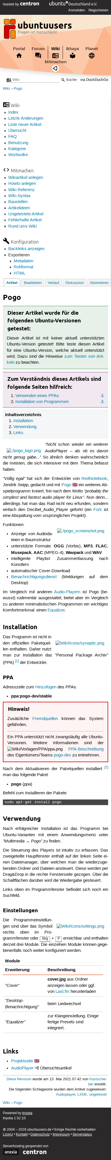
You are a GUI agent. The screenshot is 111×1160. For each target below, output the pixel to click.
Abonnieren (99, 283)
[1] (17, 661)
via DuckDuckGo (94, 80)
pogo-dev (62, 755)
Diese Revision (19, 1079)
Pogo (18, 89)
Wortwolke (18, 154)
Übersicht (17, 130)
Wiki (55, 49)
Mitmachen (56, 62)
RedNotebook (94, 478)
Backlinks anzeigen (26, 248)
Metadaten (23, 261)
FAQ (12, 136)
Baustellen (18, 201)
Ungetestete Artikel (25, 214)
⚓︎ (102, 395)
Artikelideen (19, 208)
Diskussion (74, 283)
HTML (19, 273)
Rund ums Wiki (22, 226)
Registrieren (98, 10)
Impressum (61, 1134)
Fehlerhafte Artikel (25, 220)
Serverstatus (82, 1134)
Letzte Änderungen (25, 118)
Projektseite (22, 1061)
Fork (97, 509)
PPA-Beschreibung (86, 749)
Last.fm (62, 991)
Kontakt (22, 1134)
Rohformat (23, 267)
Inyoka (27, 1113)
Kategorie (17, 149)
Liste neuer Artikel (24, 124)
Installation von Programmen (42, 401)
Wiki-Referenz (21, 190)
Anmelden (76, 10)
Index (13, 112)
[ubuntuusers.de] (38, 30)
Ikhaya (72, 49)
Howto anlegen (22, 183)
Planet (91, 49)
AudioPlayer (22, 1068)
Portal (19, 49)
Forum (38, 49)
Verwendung (24, 426)
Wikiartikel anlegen (25, 177)
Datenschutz (40, 1134)
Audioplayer (65, 1095)
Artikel (12, 282)
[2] (106, 767)
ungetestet (98, 1095)
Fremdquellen (45, 718)
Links (18, 432)
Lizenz (8, 1134)
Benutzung (18, 143)
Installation (23, 421)
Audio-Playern (67, 592)
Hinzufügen (45, 687)
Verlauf (53, 283)
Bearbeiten (33, 283)
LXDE (82, 1095)
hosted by (11, 4)
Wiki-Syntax (19, 196)
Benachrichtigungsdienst (34, 577)
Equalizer (56, 610)
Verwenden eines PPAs (37, 395)
